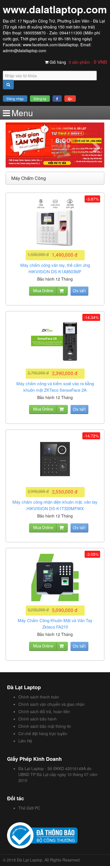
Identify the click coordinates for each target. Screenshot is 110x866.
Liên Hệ (25, 741)
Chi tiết (79, 291)
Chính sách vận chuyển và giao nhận (51, 704)
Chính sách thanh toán (38, 697)
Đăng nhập (15, 98)
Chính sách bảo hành (37, 719)
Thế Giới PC (29, 808)
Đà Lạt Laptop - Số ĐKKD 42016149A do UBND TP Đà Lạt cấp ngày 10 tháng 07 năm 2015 (58, 774)
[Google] (70, 98)
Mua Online (43, 290)
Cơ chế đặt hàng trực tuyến (42, 733)
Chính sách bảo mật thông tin (44, 726)
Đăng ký (40, 98)
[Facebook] (57, 98)
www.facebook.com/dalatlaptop (50, 44)
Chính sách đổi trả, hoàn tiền (44, 711)
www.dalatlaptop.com (55, 9)
